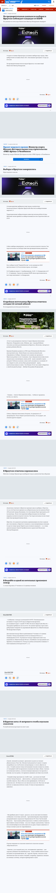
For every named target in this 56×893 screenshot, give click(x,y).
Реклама (44, 5)
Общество (5, 144)
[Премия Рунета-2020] (21, 1)
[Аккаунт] (53, 1)
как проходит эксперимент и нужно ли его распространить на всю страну (33, 257)
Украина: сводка (49, 9)
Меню (2, 1)
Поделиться (49, 50)
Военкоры (41, 9)
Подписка (51, 5)
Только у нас (33, 9)
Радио (37, 5)
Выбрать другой (9, 10)
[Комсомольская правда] (13, 1)
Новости (5, 13)
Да (3, 10)
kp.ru (12, 51)
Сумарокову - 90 (25, 9)
